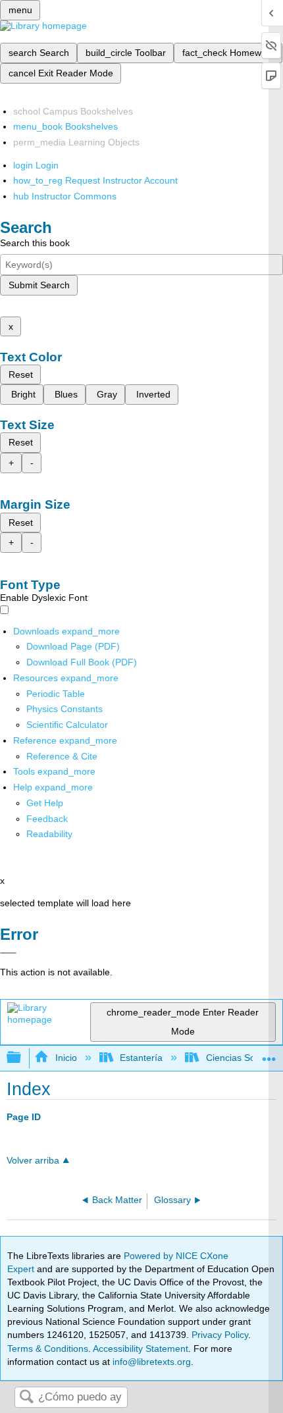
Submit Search (39, 285)
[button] (47, 818)
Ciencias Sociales (242, 1057)
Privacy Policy (220, 1334)
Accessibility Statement (140, 1348)
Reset (21, 374)
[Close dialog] (8, 953)
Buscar (26, 1397)
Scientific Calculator (67, 724)
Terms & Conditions (47, 1348)
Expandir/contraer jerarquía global (22, 1058)
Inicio (66, 1057)
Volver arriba (33, 1161)
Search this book (35, 243)
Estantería (141, 1057)
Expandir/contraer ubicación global (269, 1054)
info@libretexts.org (150, 1361)
